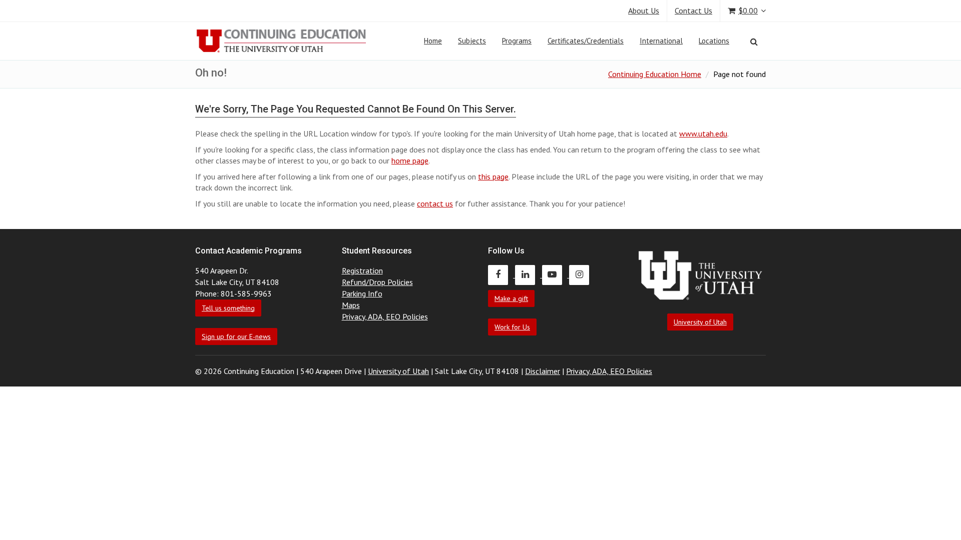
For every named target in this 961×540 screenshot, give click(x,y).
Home (433, 41)
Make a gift (511, 298)
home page (409, 161)
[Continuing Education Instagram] (581, 275)
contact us (435, 203)
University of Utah (700, 322)
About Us (643, 11)
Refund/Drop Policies (377, 282)
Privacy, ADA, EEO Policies (385, 317)
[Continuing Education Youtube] (555, 275)
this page (493, 177)
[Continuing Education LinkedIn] (528, 275)
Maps (351, 305)
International (661, 41)
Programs (517, 41)
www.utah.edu (703, 133)
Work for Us (512, 327)
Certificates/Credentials (586, 41)
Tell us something (228, 308)
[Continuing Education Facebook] (501, 275)
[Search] (754, 41)
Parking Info (362, 293)
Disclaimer (542, 371)
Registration (362, 271)
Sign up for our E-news (236, 336)
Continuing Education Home (654, 74)
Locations (714, 41)
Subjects (472, 41)
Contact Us (693, 11)
